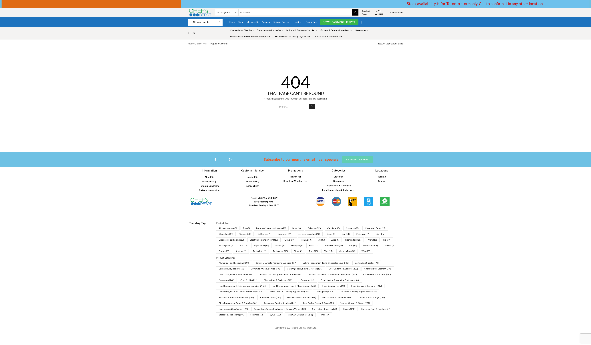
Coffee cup (264, 234)
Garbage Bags (324, 291)
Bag (246, 228)
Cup (346, 234)
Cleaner (245, 234)
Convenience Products (377, 274)
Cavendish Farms (375, 228)
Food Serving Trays (333, 286)
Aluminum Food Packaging (234, 262)
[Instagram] (194, 33)
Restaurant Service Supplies (328, 36)
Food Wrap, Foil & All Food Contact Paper (240, 291)
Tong (313, 251)
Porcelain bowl (334, 245)
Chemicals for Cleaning (241, 30)
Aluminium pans (228, 228)
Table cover (280, 251)
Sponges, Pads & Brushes (375, 309)
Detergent (362, 234)
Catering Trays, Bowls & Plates (304, 268)
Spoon (224, 251)
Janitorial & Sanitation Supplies (301, 30)
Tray (328, 251)
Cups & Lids (248, 280)
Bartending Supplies (367, 262)
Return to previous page (390, 43)
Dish (380, 234)
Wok (366, 251)
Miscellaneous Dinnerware (337, 297)
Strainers (256, 314)
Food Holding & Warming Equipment (340, 280)
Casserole (352, 228)
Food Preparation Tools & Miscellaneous (294, 286)
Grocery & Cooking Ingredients (335, 30)
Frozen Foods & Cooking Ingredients (292, 36)
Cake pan (314, 228)
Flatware (307, 280)
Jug (321, 239)
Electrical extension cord (264, 239)
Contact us (311, 22)
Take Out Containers (300, 314)
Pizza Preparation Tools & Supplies (238, 303)
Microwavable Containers (301, 297)
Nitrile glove (226, 245)
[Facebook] (189, 33)
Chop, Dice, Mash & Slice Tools (235, 274)
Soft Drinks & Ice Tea (324, 309)
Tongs (324, 314)
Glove (289, 239)
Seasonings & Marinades (233, 309)
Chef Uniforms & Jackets (343, 268)
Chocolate (226, 234)
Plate (313, 245)
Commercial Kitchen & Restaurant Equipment (332, 274)
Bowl (296, 228)
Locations (297, 22)
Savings (266, 22)
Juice (335, 239)
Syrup (275, 314)
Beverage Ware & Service (266, 268)
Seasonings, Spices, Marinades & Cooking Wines (280, 309)
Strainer (240, 251)
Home (232, 22)
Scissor (389, 245)
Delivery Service (281, 22)
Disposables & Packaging (269, 30)
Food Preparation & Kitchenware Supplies (250, 36)
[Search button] (355, 12)
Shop (240, 22)
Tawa (298, 251)
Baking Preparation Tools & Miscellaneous (326, 262)
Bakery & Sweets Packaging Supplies (276, 262)
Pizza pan (297, 245)
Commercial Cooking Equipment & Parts (280, 274)
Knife (372, 239)
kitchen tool (353, 239)
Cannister (333, 228)
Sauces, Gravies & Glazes (355, 303)
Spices (349, 309)
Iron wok (306, 239)
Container (284, 234)
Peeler (280, 245)
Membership (253, 22)
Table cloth (259, 251)
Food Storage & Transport (366, 286)
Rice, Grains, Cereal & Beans (318, 303)
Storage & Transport (231, 314)
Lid (386, 239)
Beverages (361, 30)
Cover (330, 234)
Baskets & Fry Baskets (232, 268)
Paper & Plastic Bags (372, 297)
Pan (243, 245)
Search (312, 106)
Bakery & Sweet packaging (271, 228)
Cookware (226, 280)
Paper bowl (261, 245)
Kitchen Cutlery (270, 297)
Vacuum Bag (347, 251)
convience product (309, 234)
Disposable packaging (231, 239)
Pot (353, 245)
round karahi (370, 245)
